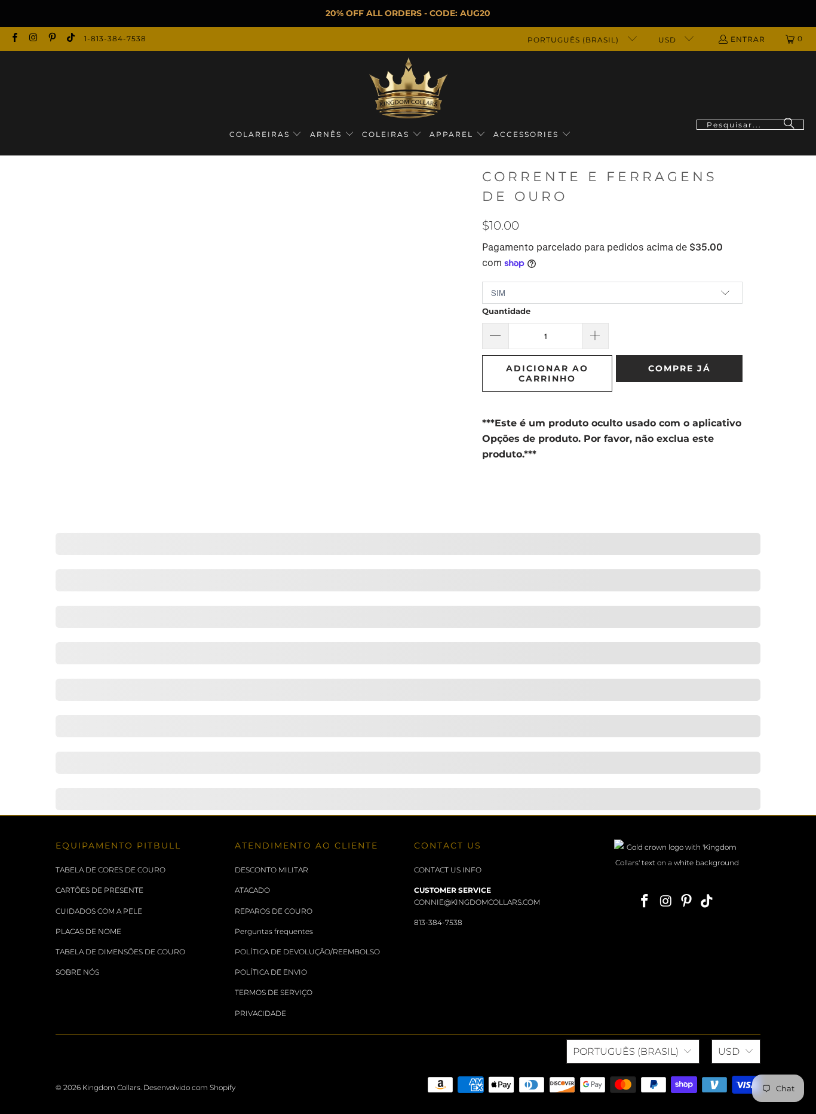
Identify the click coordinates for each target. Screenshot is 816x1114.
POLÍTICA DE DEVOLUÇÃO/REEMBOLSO (307, 951)
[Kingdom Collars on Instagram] (32, 38)
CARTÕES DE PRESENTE (99, 890)
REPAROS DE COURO (273, 911)
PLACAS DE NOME (88, 931)
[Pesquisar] (789, 125)
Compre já (679, 368)
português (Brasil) (574, 39)
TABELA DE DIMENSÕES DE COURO (120, 951)
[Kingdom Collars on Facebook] (14, 38)
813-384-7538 (438, 922)
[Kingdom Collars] (408, 88)
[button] (265, 135)
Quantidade (506, 311)
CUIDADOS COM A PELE (99, 911)
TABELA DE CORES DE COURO (110, 869)
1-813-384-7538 (115, 38)
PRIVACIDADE (260, 1013)
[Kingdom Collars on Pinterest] (52, 38)
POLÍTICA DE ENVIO (271, 971)
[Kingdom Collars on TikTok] (70, 38)
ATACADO (252, 890)
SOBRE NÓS (77, 971)
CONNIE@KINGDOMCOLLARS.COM (477, 902)
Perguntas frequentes (274, 931)
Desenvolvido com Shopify (189, 1087)
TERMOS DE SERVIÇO (273, 992)
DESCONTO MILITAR (271, 869)
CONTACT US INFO (447, 869)
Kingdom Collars (111, 1087)
